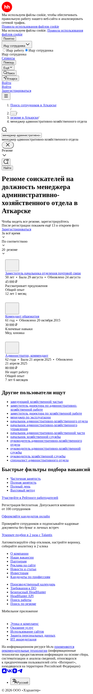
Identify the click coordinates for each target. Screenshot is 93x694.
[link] (9, 73)
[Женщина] (12, 265)
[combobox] (22, 135)
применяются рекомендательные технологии (38, 648)
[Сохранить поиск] (6, 162)
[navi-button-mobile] (6, 96)
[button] (6, 83)
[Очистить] (8, 145)
